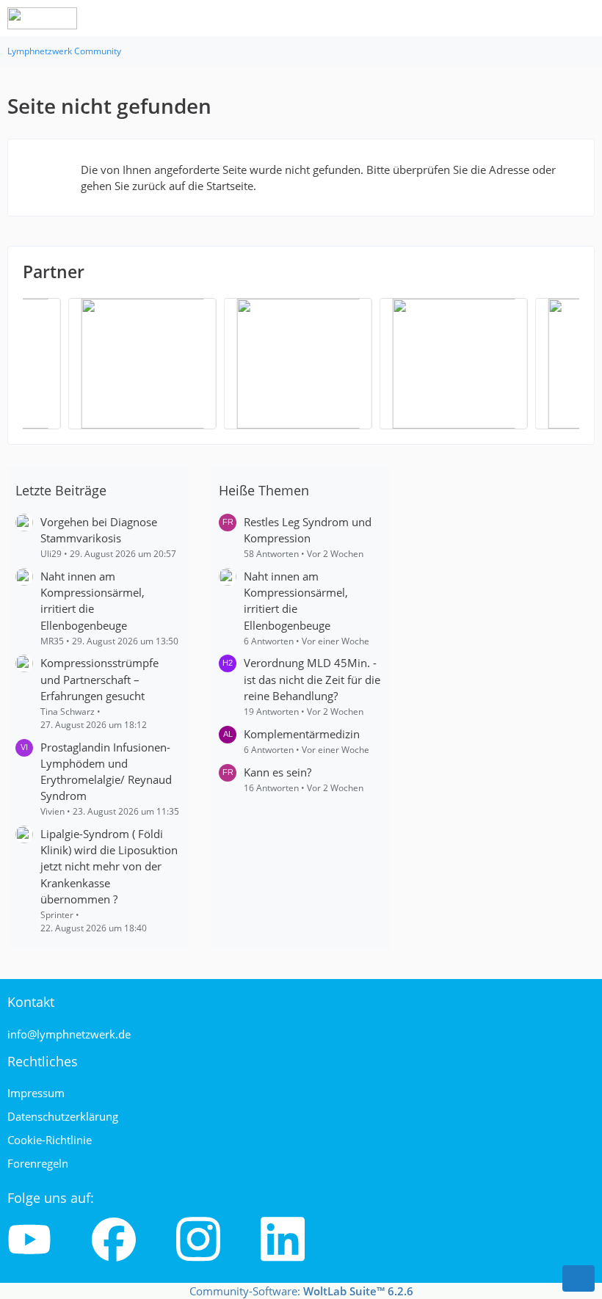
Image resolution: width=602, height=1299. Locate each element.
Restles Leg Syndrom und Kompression (307, 529)
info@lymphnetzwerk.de (69, 1034)
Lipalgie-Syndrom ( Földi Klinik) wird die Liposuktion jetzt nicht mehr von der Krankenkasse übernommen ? (109, 866)
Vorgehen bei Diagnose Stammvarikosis (98, 529)
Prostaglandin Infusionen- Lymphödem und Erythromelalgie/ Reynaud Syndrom (106, 772)
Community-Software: (301, 1291)
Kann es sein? (277, 772)
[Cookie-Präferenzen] (578, 1278)
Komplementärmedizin (302, 734)
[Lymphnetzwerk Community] (42, 18)
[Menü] (583, 18)
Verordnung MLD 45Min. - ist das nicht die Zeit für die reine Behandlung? (312, 678)
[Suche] (509, 18)
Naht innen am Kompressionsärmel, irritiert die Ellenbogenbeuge (92, 601)
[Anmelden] (546, 18)
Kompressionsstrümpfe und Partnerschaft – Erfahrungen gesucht (99, 678)
